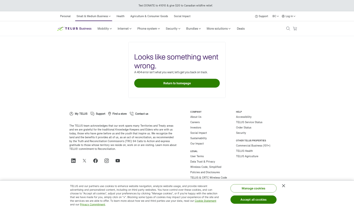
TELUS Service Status (249, 122)
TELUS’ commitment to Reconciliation (92, 149)
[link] (240, 28)
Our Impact (197, 143)
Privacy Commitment (92, 204)
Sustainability (198, 138)
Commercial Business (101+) (253, 145)
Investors (195, 127)
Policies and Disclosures (205, 172)
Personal (65, 16)
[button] (105, 28)
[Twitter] (85, 161)
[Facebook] (97, 161)
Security (241, 133)
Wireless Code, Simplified (205, 167)
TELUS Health (244, 151)
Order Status (243, 127)
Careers (195, 122)
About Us (195, 117)
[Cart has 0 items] (295, 29)
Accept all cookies (253, 199)
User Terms (197, 156)
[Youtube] (119, 161)
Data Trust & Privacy (202, 161)
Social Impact (182, 16)
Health (120, 16)
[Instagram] (108, 161)
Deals (241, 28)
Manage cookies (253, 188)
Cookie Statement (205, 200)
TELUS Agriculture (247, 156)
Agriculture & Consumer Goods (149, 16)
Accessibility (244, 117)
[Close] (284, 186)
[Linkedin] (74, 161)
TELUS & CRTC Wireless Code (208, 177)
